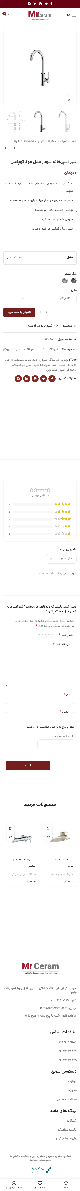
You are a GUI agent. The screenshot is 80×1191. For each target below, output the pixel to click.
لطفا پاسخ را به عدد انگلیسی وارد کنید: (50, 727)
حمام (54, 874)
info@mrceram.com (53, 1008)
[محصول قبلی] (14, 148)
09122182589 (60, 1000)
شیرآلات (62, 141)
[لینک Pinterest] (40, 4)
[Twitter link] (46, 4)
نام (67, 694)
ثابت (16, 141)
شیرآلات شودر (45, 141)
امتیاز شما (66, 635)
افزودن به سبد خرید (19, 312)
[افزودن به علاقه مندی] (48, 838)
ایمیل (65, 712)
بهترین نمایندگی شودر (54, 360)
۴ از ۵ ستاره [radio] (42, 635)
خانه (74, 141)
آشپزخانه (28, 141)
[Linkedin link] (35, 4)
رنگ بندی (71, 274)
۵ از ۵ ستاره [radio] (39, 635)
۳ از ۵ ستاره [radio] (45, 635)
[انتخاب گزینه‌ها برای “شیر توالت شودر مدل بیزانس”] (10, 829)
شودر (62, 365)
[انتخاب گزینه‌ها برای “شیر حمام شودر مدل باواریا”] (48, 829)
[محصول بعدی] (5, 148)
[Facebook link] (51, 4)
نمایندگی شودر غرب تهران (61, 370)
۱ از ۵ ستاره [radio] (52, 635)
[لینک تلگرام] (29, 4)
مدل (74, 290)
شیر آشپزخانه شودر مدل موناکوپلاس (33, 365)
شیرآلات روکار (11, 349)
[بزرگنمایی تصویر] (68, 100)
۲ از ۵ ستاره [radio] (49, 635)
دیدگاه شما (61, 644)
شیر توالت (13, 874)
